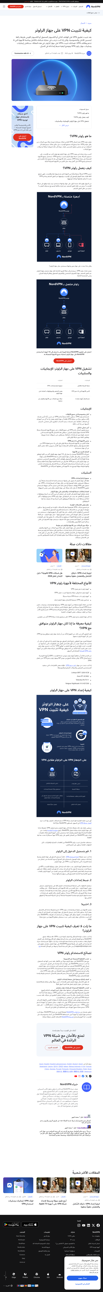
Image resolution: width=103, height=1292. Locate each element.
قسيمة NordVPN (67, 1017)
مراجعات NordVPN (73, 1012)
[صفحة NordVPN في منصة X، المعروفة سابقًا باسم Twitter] (86, 1076)
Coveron (16, 1255)
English (69, 1064)
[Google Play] (11, 1224)
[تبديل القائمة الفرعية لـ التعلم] (54, 6)
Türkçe (47, 1069)
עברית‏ (83, 1066)
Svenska (52, 1069)
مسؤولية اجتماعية (69, 1251)
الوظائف (91, 1240)
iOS (48, 1277)
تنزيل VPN (66, 6)
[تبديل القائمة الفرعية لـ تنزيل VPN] (61, 6)
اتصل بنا (47, 1255)
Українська (87, 1071)
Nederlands (43, 1066)
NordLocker (15, 1247)
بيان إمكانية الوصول (44, 1251)
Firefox (25, 1277)
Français (88, 1066)
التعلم (57, 6)
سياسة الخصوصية (39, 1240)
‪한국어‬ (56, 1066)
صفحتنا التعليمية (52, 830)
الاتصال (82, 23)
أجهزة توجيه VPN (95, 1247)
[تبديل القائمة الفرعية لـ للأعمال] (47, 6)
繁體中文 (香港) (79, 1071)
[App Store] (30, 1224)
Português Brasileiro (76, 1069)
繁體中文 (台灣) (68, 1071)
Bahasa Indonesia (75, 1066)
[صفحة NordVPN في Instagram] (79, 1076)
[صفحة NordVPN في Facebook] (83, 1076)
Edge (14, 1277)
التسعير (81, 6)
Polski (85, 1069)
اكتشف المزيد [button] (53, 1047)
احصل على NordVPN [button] (15, 6)
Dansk (81, 1064)
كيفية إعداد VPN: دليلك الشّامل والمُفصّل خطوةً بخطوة (78, 575)
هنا (40, 946)
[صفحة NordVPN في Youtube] (76, 1076)
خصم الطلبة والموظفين (93, 1255)
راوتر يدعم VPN (71, 665)
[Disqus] (64, 1139)
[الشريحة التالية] (4, 1275)
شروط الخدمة (40, 1247)
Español (46, 1064)
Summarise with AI (21, 53)
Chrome (37, 1277)
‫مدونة (89, 23)
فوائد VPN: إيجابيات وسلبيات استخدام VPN (20, 1202)
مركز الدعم (28, 6)
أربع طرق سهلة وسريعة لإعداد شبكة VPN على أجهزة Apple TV (52, 1202)
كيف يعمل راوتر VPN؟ (81, 117)
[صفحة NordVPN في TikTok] (90, 1076)
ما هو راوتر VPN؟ (83, 113)
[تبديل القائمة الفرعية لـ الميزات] (71, 6)
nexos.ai (16, 1262)
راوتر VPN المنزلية (85, 651)
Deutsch (75, 1064)
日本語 (61, 1066)
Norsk (89, 1069)
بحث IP (72, 1240)
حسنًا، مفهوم (82, 1278)
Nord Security (14, 1236)
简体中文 (59, 1071)
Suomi (41, 1064)
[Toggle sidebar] (4, 6)
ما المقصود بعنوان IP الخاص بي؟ (65, 1243)
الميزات (75, 6)
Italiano (66, 1066)
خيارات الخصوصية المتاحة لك (41, 1243)
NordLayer (15, 1240)
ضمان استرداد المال (94, 1243)
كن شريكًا (72, 1258)
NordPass (16, 1243)
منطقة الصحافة (70, 1255)
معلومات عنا (96, 1236)
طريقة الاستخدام (86, 566)
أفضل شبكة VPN (85, 823)
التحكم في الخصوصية (82, 1284)
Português (65, 1069)
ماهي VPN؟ (71, 1236)
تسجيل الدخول (37, 6)
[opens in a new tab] (98, 1225)
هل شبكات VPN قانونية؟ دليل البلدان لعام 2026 (49, 575)
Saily (17, 1258)
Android (60, 1277)
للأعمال (50, 6)
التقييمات (97, 1251)
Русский (58, 1069)
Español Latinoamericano (58, 1064)
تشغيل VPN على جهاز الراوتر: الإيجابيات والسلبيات (72, 121)
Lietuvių (50, 1066)
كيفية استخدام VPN (72, 857)
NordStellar (15, 1251)
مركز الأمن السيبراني (69, 1247)
